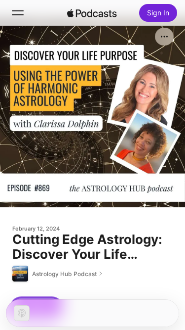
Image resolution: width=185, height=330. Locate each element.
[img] (92, 13)
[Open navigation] (18, 13)
